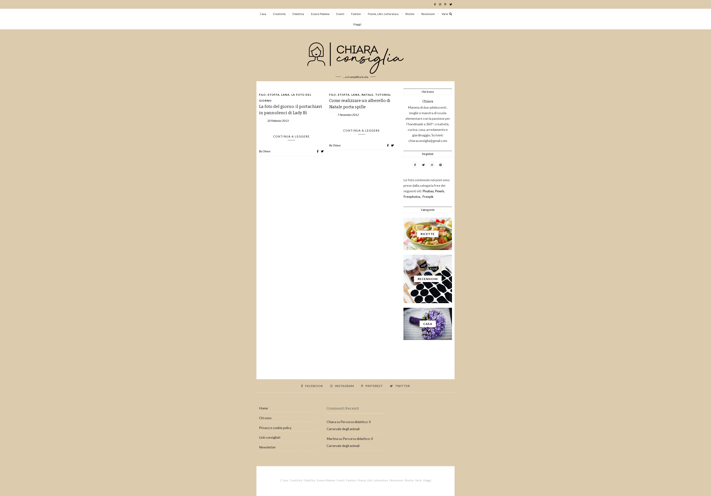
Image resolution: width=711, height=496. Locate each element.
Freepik (427, 197)
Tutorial (383, 94)
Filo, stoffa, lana (274, 94)
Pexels (439, 191)
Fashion (356, 14)
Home (263, 408)
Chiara (266, 151)
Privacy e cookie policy (275, 428)
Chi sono (265, 418)
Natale (367, 94)
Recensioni (428, 14)
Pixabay (428, 191)
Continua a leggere (291, 136)
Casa (263, 14)
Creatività (279, 14)
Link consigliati (269, 437)
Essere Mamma (320, 14)
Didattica (298, 14)
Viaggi (357, 24)
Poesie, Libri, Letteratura (383, 14)
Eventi (340, 14)
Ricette (409, 14)
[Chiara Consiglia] (355, 55)
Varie (445, 14)
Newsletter (267, 447)
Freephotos (411, 197)
